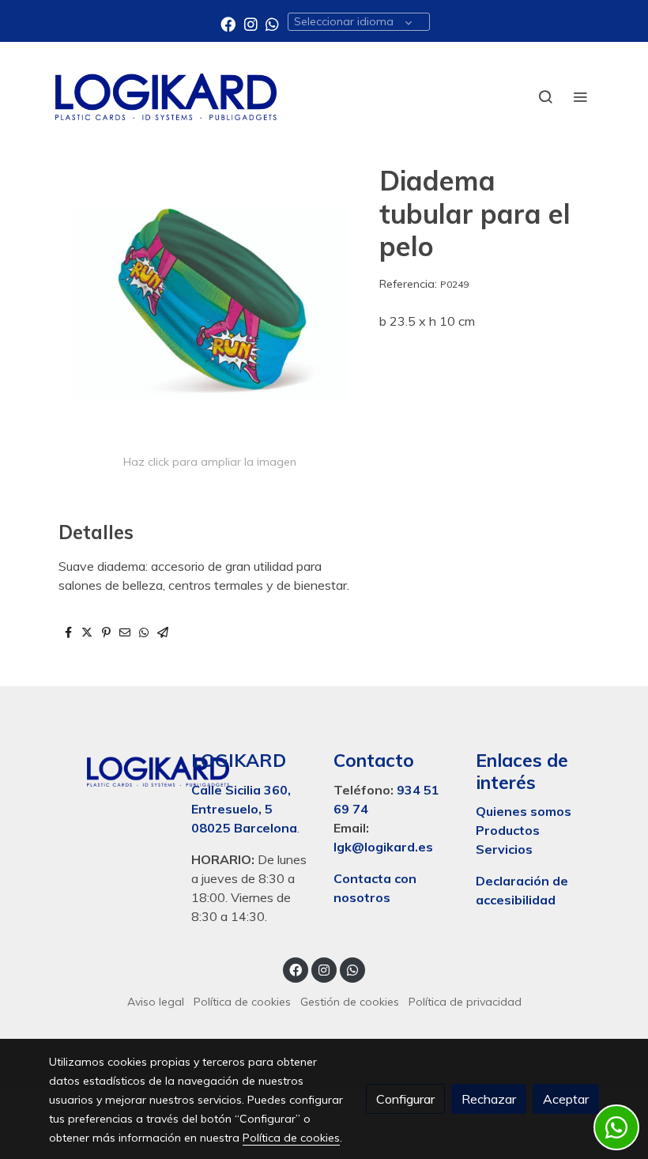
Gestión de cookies (349, 1002)
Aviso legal (155, 1002)
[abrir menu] (580, 96)
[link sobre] (110, 768)
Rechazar (489, 1099)
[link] (166, 97)
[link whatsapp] (272, 23)
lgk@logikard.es (383, 847)
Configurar (405, 1099)
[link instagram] (251, 23)
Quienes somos (523, 811)
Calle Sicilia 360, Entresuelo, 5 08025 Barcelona (244, 809)
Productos (509, 830)
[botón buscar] (545, 96)
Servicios (504, 849)
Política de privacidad (465, 1002)
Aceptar (566, 1099)
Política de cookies (242, 1002)
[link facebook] (227, 23)
